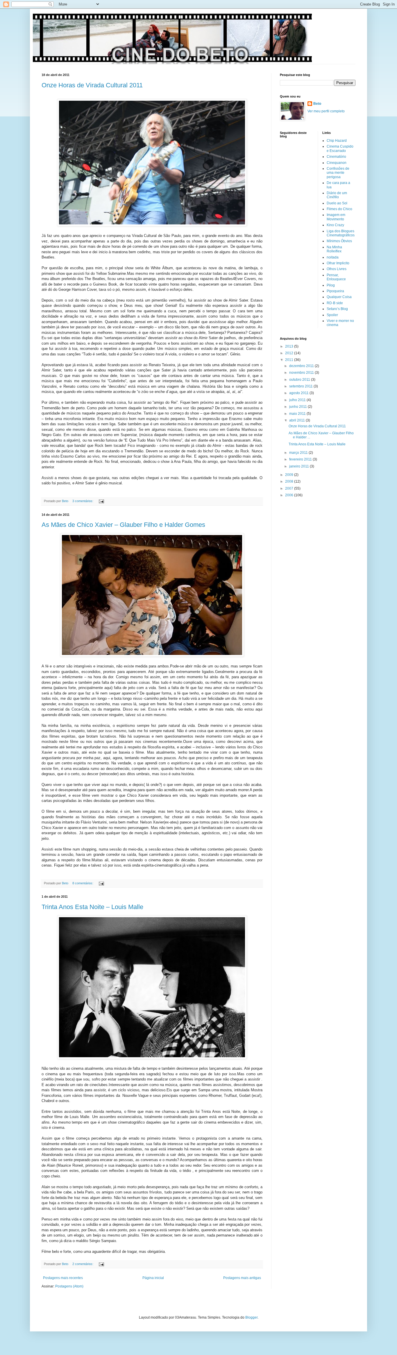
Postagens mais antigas (242, 1278)
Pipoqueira (335, 291)
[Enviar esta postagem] (101, 501)
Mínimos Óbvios (339, 241)
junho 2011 (298, 407)
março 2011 (299, 453)
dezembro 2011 (302, 366)
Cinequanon (336, 163)
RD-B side (335, 303)
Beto (317, 104)
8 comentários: (83, 883)
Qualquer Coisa (339, 297)
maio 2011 (298, 414)
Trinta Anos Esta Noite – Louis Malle (92, 907)
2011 (289, 360)
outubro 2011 (300, 380)
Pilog (331, 285)
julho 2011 (298, 400)
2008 (289, 481)
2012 (289, 353)
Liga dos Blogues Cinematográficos (341, 233)
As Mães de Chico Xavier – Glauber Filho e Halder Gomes (123, 524)
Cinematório (336, 157)
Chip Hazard (337, 141)
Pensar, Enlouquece (336, 277)
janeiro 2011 (299, 466)
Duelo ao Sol (337, 203)
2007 (289, 488)
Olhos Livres (336, 269)
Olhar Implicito (338, 263)
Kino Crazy (335, 225)
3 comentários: (83, 501)
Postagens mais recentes (63, 1278)
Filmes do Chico (339, 209)
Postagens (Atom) (69, 1286)
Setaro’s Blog (337, 309)
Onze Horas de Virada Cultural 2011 (92, 85)
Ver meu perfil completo (326, 111)
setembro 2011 (301, 386)
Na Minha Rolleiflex (334, 249)
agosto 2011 (299, 393)
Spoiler (332, 315)
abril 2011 (297, 420)
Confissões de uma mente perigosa (338, 173)
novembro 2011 (302, 373)
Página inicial (153, 1278)
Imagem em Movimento (336, 217)
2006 (289, 495)
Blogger (251, 1317)
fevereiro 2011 (301, 459)
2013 (289, 346)
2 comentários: (83, 1264)
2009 (289, 475)
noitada (333, 257)
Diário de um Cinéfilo (337, 195)
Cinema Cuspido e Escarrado (340, 148)
